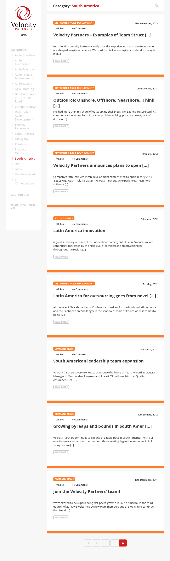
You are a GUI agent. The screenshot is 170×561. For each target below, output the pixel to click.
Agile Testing (23, 83)
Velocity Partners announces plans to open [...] (101, 165)
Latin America (24, 134)
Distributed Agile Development (24, 115)
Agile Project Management (24, 76)
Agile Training (24, 89)
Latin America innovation (79, 230)
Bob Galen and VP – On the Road (25, 97)
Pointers (20, 144)
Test (17, 164)
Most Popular (20, 195)
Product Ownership (22, 151)
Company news (25, 107)
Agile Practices (25, 69)
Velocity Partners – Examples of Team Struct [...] (102, 35)
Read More (61, 61)
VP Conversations (25, 181)
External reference (22, 126)
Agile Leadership (22, 62)
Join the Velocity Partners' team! (86, 491)
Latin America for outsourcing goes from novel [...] (104, 296)
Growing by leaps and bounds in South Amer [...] (102, 426)
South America (25, 158)
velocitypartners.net (23, 206)
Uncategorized (25, 174)
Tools (18, 169)
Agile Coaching (25, 55)
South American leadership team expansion (98, 361)
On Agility (21, 139)
